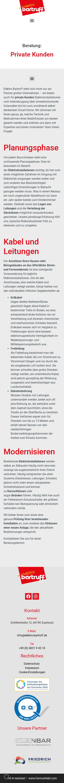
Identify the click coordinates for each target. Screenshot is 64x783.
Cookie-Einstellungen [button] (32, 672)
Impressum (32, 668)
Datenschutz (32, 663)
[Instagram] (36, 596)
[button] (32, 20)
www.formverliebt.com (43, 778)
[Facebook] (28, 596)
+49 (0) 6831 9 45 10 (32, 648)
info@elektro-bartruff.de (32, 635)
